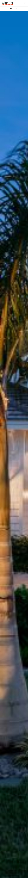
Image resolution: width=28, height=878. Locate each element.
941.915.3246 (14, 8)
